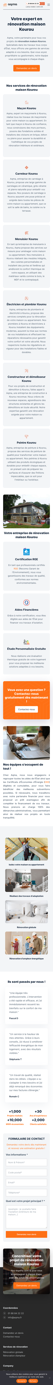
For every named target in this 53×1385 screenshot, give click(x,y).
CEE (47, 782)
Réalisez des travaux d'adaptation (26, 896)
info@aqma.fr (15, 1317)
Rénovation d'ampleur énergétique (27, 958)
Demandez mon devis (26, 1234)
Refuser (33, 1381)
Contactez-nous (11, 1336)
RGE (16, 568)
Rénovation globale (26, 927)
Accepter (22, 1381)
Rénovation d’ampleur (14, 1355)
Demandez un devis (13, 1333)
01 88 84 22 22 (16, 1313)
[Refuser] (49, 1378)
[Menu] (48, 5)
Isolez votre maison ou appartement (26, 864)
